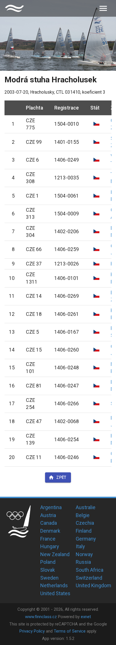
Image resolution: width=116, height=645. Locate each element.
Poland (47, 562)
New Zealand (55, 554)
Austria (48, 515)
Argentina (51, 507)
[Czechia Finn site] (14, 8)
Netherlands (54, 585)
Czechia (85, 523)
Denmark (50, 531)
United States (55, 593)
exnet (86, 616)
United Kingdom (93, 585)
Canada (48, 523)
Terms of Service (70, 631)
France (47, 539)
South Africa (89, 570)
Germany (86, 539)
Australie (85, 507)
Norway (84, 554)
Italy (80, 546)
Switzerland (89, 578)
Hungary (49, 546)
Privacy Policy (32, 631)
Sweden (49, 578)
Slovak (47, 570)
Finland (84, 531)
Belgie (83, 515)
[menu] (103, 8)
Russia (83, 562)
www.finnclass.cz (41, 616)
